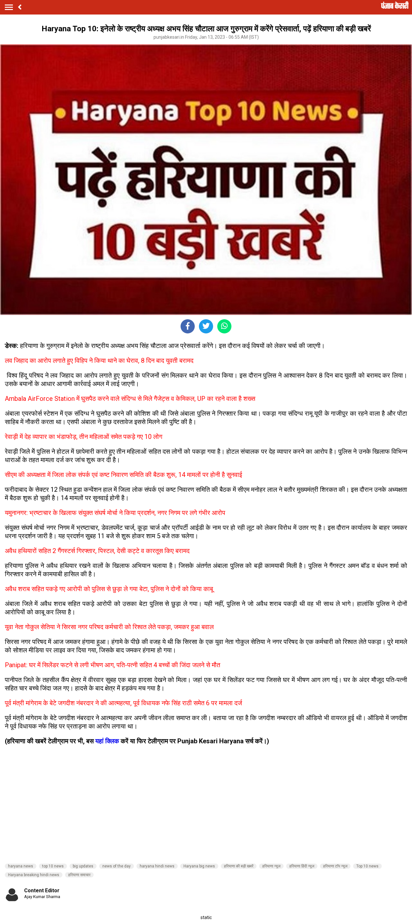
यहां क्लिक (107, 741)
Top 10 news (367, 866)
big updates (83, 866)
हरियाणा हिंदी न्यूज (301, 866)
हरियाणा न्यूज (271, 866)
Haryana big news (199, 866)
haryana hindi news (157, 866)
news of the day (116, 866)
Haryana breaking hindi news (33, 875)
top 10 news (53, 866)
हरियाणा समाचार (79, 875)
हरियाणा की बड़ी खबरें (238, 866)
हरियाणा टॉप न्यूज (335, 866)
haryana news (20, 866)
